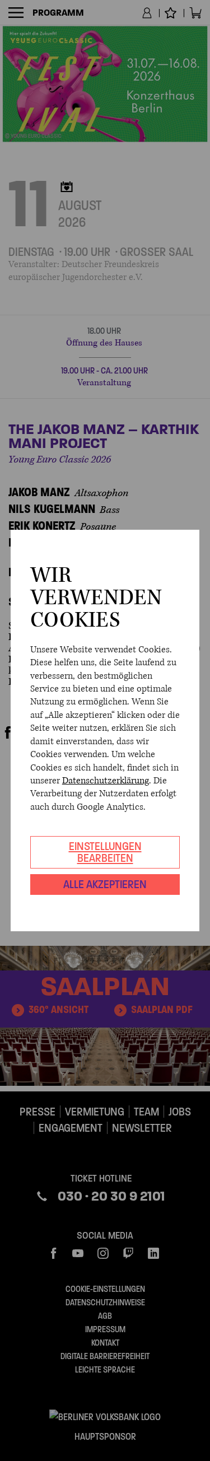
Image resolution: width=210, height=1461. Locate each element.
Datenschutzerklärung (105, 780)
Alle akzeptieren (105, 884)
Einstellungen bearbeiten (105, 852)
